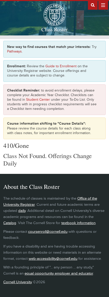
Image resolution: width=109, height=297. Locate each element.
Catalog (9, 223)
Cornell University (17, 282)
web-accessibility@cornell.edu (53, 258)
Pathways (14, 51)
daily (22, 210)
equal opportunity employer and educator (59, 273)
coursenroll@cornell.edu (47, 231)
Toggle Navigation (103, 5)
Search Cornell (93, 5)
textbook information (78, 223)
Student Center (38, 99)
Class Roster (54, 29)
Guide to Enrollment (61, 66)
